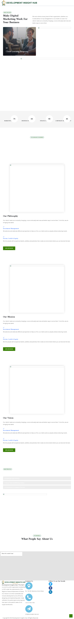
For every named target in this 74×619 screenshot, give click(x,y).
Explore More (9, 248)
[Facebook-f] (50, 588)
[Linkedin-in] (50, 592)
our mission (37, 155)
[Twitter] (50, 584)
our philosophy (21, 155)
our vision (52, 155)
